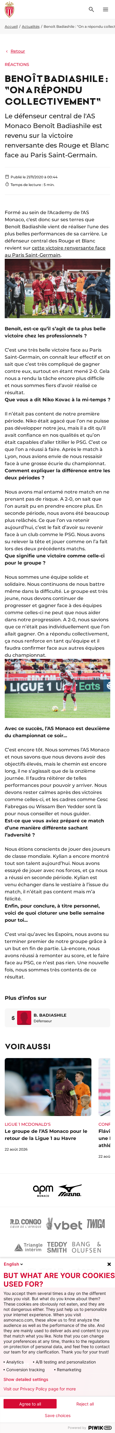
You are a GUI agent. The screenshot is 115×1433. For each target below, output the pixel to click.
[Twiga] (96, 1223)
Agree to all (30, 1403)
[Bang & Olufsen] (86, 1247)
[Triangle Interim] (28, 1247)
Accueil (11, 26)
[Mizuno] (70, 1190)
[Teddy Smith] (57, 1247)
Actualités (31, 26)
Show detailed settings (26, 1379)
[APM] (43, 1190)
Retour (18, 51)
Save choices (57, 1415)
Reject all (85, 1403)
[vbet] (64, 1223)
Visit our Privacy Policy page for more (40, 1389)
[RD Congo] (25, 1223)
